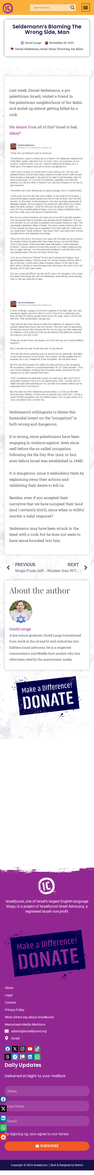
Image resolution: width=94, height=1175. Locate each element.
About (9, 988)
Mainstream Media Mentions (25, 1024)
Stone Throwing (59, 49)
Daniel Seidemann (27, 49)
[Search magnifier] (72, 7)
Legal (9, 995)
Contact (10, 1002)
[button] (86, 7)
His (12, 126)
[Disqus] (47, 804)
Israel (43, 49)
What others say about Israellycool (29, 1017)
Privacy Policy (14, 1010)
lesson (21, 126)
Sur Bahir (77, 49)
